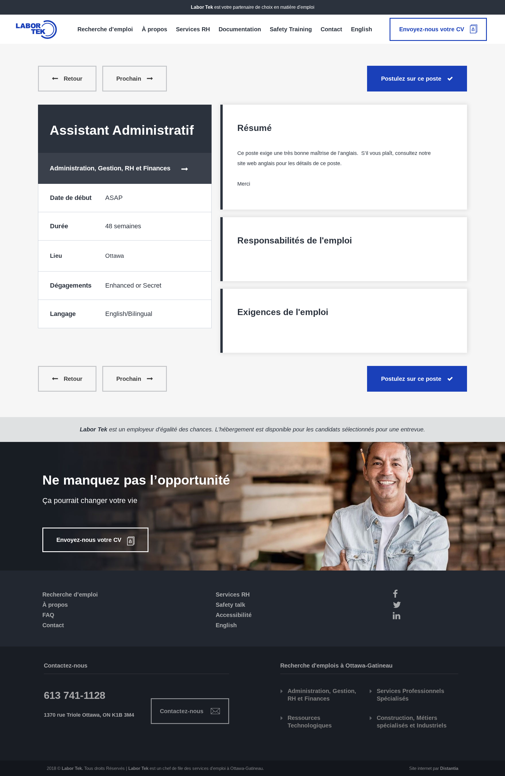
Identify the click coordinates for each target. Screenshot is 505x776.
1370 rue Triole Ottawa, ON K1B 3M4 (89, 715)
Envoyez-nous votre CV (431, 29)
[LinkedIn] (424, 616)
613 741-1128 (74, 695)
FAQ (48, 615)
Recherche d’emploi (70, 594)
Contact (53, 625)
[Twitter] (424, 605)
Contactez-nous (181, 711)
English (226, 625)
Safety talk (230, 605)
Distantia (449, 768)
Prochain (128, 78)
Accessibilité (234, 615)
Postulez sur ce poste (411, 78)
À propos (55, 605)
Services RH (233, 594)
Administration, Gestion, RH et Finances (110, 168)
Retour (73, 78)
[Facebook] (424, 595)
